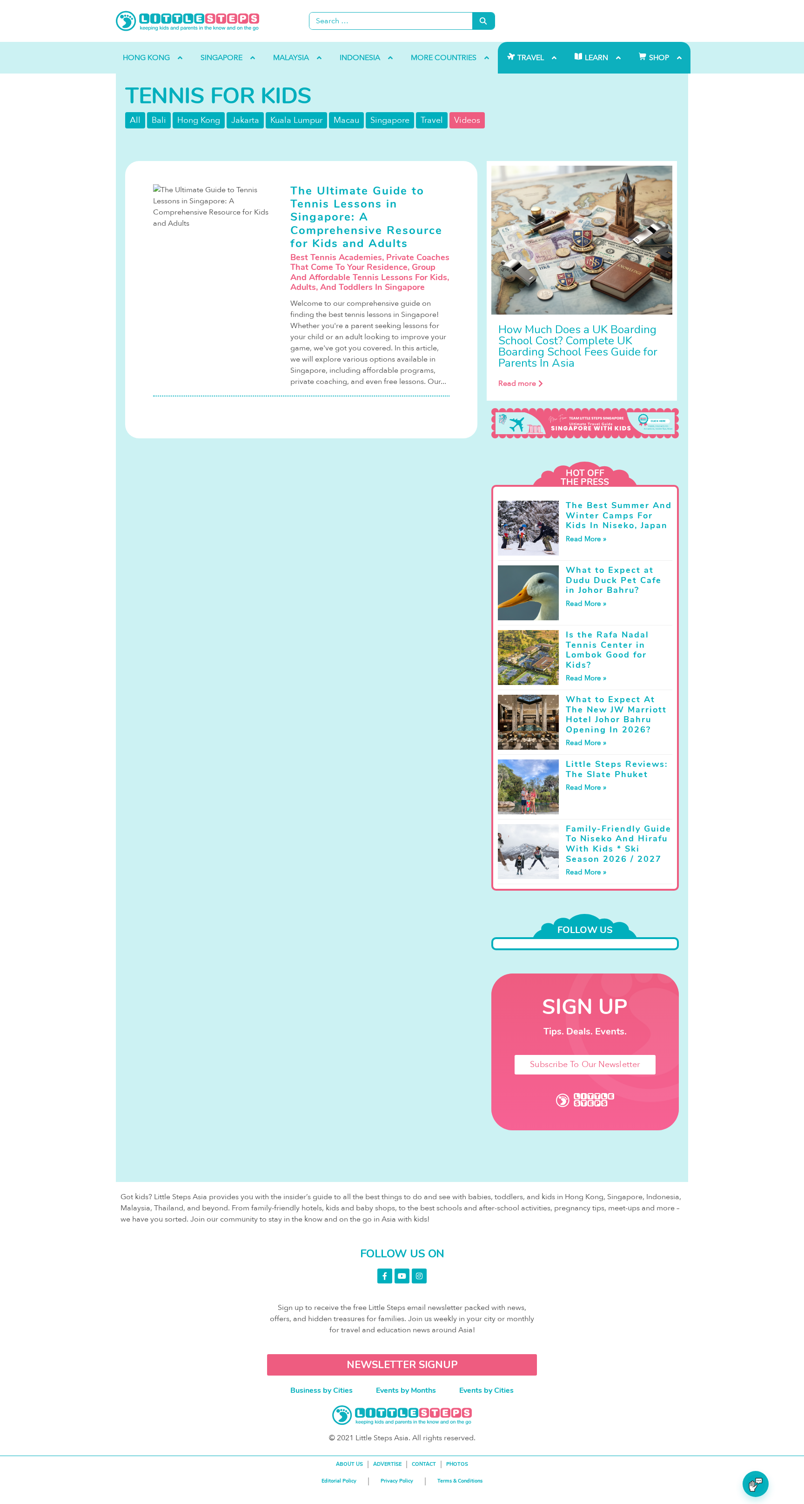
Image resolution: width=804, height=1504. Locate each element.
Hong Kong (198, 120)
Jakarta (245, 120)
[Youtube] (402, 1276)
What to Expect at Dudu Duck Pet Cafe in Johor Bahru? (614, 580)
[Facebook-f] (384, 1276)
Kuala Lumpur (296, 120)
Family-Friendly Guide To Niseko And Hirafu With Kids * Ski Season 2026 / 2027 (618, 844)
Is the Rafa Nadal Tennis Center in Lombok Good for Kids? (607, 650)
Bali (159, 120)
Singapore (389, 120)
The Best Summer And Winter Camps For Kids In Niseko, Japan (619, 515)
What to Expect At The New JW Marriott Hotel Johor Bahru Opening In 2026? (616, 714)
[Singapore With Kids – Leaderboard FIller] (585, 423)
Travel (432, 120)
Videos (467, 120)
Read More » (586, 539)
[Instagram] (419, 1276)
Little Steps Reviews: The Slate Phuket (617, 769)
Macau (346, 120)
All (135, 120)
